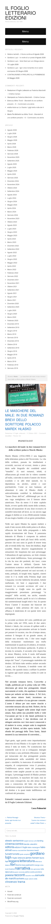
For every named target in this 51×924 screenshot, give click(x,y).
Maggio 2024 (12, 205)
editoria (9, 847)
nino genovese (35, 869)
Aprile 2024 (11, 208)
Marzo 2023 (11, 242)
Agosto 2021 (12, 293)
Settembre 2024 (13, 191)
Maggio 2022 (12, 262)
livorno (19, 865)
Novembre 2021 (13, 283)
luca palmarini (28, 865)
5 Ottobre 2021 (32, 433)
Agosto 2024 (12, 194)
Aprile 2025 (11, 174)
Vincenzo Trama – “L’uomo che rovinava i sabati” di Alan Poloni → (38, 820)
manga (37, 865)
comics (19, 844)
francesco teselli (33, 850)
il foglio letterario (18, 857)
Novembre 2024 (13, 184)
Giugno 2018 (12, 351)
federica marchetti (18, 850)
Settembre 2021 (13, 290)
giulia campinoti (25, 854)
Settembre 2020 (13, 307)
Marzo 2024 (11, 211)
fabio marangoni (34, 847)
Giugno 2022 (12, 259)
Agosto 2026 (12, 130)
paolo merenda (19, 872)
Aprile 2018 (11, 358)
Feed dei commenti (14, 898)
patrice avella (30, 872)
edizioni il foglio (20, 847)
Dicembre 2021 (13, 279)
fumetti (8, 853)
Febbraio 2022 (12, 273)
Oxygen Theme (18, 916)
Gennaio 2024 (12, 215)
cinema (10, 844)
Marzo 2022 (11, 269)
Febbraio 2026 (12, 150)
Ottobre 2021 (12, 286)
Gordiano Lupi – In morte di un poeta (20, 57)
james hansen (32, 857)
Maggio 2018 (12, 354)
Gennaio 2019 (12, 337)
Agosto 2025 (12, 164)
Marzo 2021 (11, 300)
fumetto (16, 853)
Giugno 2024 (12, 201)
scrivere (20, 878)
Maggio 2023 (12, 235)
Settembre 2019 (13, 327)
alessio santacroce (14, 840)
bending (40, 840)
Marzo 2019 (11, 334)
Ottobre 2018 (12, 344)
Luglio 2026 (11, 133)
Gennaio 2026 (12, 154)
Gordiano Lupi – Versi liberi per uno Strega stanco (25, 61)
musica (11, 869)
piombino (38, 872)
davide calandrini (30, 844)
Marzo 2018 (11, 361)
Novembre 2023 (13, 218)
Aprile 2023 (11, 239)
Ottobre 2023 (12, 222)
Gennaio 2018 (12, 368)
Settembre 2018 (13, 348)
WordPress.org (12, 901)
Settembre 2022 (13, 249)
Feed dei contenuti (14, 894)
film (25, 850)
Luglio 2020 (11, 310)
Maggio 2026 (12, 140)
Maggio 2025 (12, 171)
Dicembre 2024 (13, 181)
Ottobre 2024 (12, 188)
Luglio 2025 (11, 167)
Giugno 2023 (12, 232)
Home (16, 376)
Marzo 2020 (11, 317)
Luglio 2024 (11, 198)
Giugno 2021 (12, 296)
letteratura (27, 860)
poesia (9, 875)
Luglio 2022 (11, 256)
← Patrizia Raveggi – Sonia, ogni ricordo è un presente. (13, 820)
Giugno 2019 (12, 331)
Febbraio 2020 (12, 320)
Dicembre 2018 (13, 341)
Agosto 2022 (12, 252)
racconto (28, 875)
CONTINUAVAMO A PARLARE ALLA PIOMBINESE (26, 74)
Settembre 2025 (13, 160)
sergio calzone (29, 879)
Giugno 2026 (12, 137)
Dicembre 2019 (13, 324)
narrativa (22, 868)
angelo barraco (29, 841)
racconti (19, 874)
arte (35, 841)
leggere (14, 861)
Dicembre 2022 (13, 245)
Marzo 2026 (11, 147)
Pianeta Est (17, 436)
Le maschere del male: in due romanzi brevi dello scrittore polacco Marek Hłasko (24, 419)
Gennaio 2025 (12, 177)
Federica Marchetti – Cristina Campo (31, 97)
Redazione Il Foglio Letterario (15, 433)
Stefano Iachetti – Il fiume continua (20, 54)
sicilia (35, 879)
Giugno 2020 (12, 313)
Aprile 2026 (11, 143)
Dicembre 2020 (13, 303)
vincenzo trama (15, 881)
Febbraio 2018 (12, 365)
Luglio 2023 (11, 228)
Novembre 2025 (13, 157)
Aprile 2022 (11, 266)
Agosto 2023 (12, 225)
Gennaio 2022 (12, 276)
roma (33, 875)
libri (13, 864)
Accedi (9, 891)
